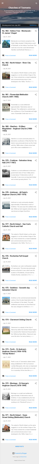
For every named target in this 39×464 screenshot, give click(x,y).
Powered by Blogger (21, 453)
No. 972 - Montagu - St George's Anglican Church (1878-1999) (15, 384)
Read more (33, 55)
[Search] (36, 4)
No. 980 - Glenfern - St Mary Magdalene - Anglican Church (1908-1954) (17, 128)
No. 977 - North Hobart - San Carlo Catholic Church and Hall (16, 225)
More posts (19, 446)
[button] (36, 31)
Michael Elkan (23, 456)
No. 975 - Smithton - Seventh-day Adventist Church (16, 289)
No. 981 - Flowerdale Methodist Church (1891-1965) (15, 95)
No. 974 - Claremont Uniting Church (16, 320)
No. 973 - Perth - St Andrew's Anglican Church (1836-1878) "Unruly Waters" (14, 351)
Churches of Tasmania (20, 7)
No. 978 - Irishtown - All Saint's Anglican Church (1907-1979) (15, 193)
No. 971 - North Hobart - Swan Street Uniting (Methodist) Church (16, 416)
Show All (33, 25)
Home (19, 18)
